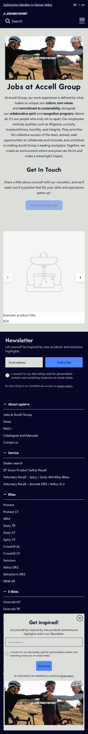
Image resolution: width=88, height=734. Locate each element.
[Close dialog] (80, 618)
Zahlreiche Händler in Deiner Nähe (27, 4)
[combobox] (39, 21)
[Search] (7, 21)
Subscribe (64, 362)
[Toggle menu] (82, 21)
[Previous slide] (7, 277)
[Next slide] (80, 277)
